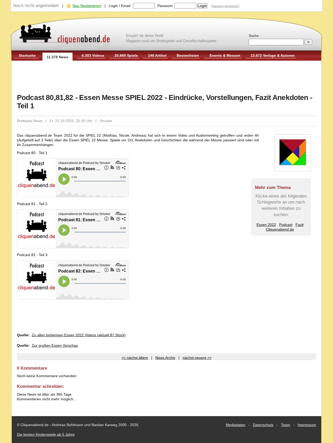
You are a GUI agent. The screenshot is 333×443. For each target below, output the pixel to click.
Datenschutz (263, 425)
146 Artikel (157, 55)
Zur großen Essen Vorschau (55, 345)
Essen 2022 (266, 225)
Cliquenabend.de (280, 229)
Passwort (164, 6)
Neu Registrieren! (87, 6)
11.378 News (57, 57)
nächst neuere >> (197, 358)
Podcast (285, 225)
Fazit (300, 225)
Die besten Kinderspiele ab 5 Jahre (46, 434)
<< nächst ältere (134, 358)
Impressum (307, 425)
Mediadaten (235, 425)
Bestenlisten (188, 55)
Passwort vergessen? (225, 6)
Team (285, 425)
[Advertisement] (166, 77)
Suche (254, 36)
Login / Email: (120, 6)
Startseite (27, 55)
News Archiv (165, 358)
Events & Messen (225, 55)
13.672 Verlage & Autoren (273, 55)
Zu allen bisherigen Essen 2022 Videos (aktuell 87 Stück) (79, 335)
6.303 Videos (93, 55)
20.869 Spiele (126, 55)
